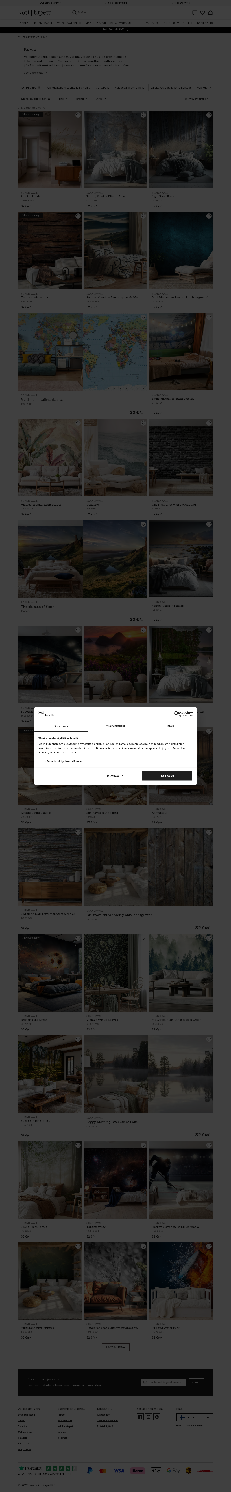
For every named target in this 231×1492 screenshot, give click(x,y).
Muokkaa (113, 775)
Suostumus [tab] (61, 726)
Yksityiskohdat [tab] (115, 725)
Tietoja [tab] (169, 725)
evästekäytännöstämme (66, 761)
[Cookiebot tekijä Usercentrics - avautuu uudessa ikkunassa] (177, 714)
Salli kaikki (167, 775)
